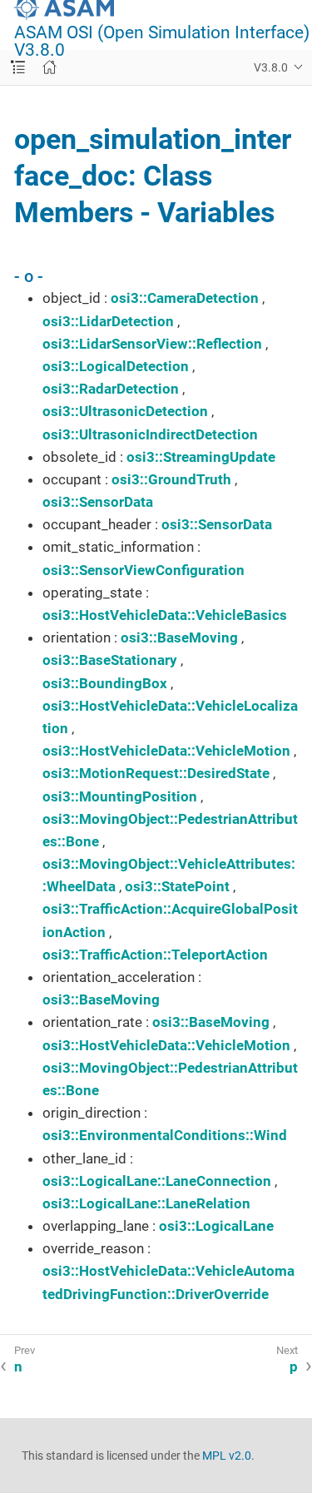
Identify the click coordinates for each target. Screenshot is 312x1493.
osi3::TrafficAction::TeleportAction (155, 954)
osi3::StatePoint (177, 886)
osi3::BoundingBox (104, 683)
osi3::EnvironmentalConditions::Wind (164, 1135)
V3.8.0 (271, 67)
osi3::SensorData (97, 502)
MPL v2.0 (226, 1455)
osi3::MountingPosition (119, 796)
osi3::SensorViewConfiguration (143, 570)
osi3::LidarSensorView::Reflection (152, 343)
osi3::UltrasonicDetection (125, 411)
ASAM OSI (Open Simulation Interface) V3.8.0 (162, 41)
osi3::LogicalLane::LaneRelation (146, 1203)
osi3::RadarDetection (110, 388)
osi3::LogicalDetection (115, 366)
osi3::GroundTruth (171, 479)
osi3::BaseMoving (179, 637)
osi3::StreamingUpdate (200, 457)
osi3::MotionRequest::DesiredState (156, 773)
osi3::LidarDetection (108, 321)
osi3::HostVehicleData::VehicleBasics (164, 615)
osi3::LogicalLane (216, 1226)
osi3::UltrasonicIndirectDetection (150, 434)
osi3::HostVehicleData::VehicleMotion (166, 750)
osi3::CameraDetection (185, 298)
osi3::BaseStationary (109, 660)
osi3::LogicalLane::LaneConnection (156, 1181)
